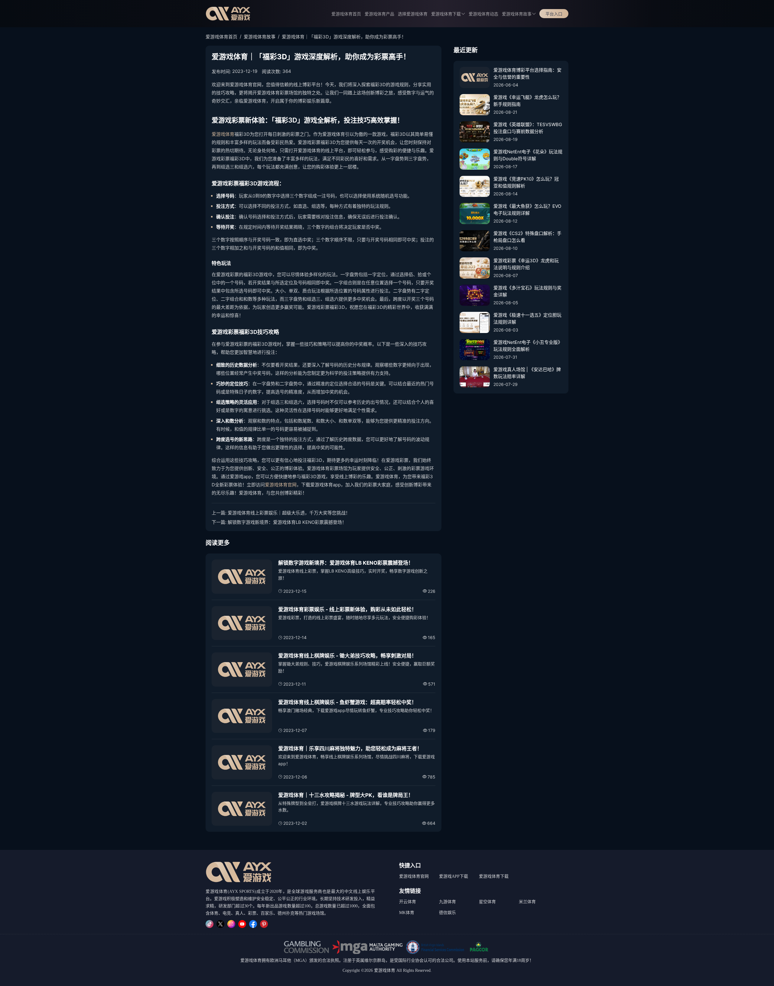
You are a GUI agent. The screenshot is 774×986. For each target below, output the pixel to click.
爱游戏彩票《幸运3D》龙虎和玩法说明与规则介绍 (526, 264)
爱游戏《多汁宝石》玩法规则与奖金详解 (527, 291)
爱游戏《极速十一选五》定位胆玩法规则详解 (527, 318)
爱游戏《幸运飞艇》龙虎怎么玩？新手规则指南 (527, 100)
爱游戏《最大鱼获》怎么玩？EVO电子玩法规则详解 (527, 209)
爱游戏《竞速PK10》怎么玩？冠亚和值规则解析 (526, 182)
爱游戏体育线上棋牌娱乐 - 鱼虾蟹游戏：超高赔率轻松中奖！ (347, 702)
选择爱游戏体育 (413, 14)
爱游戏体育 (223, 134)
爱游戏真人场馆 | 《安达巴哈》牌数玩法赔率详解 (527, 373)
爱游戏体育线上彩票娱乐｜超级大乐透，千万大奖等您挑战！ (289, 513)
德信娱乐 (447, 912)
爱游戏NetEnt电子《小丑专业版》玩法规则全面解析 (527, 345)
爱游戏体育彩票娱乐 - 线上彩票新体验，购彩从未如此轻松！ (347, 609)
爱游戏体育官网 (281, 485)
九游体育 (447, 901)
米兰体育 (527, 901)
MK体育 (406, 912)
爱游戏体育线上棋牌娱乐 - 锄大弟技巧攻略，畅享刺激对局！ (347, 656)
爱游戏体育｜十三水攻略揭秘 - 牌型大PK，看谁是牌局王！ (345, 795)
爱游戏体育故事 (517, 14)
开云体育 (407, 901)
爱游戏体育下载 (494, 876)
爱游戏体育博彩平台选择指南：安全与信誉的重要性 (527, 73)
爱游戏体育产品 (379, 14)
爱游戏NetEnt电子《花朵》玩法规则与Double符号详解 (527, 155)
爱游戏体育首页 (346, 14)
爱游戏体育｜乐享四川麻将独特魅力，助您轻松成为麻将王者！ (350, 749)
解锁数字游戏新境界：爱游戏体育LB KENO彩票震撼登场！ (287, 522)
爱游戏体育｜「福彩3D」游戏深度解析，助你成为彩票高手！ (344, 37)
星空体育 (487, 901)
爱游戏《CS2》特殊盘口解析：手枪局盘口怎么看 (527, 236)
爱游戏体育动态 (483, 14)
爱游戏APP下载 (453, 876)
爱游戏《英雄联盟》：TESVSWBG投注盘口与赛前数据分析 (527, 128)
